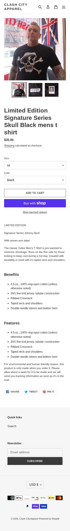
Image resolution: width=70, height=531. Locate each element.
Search (11, 426)
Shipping (9, 145)
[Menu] (64, 7)
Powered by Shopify (49, 518)
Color (7, 173)
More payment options (35, 212)
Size (6, 158)
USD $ (33, 484)
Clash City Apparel (16, 7)
